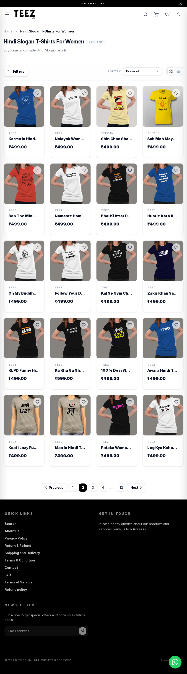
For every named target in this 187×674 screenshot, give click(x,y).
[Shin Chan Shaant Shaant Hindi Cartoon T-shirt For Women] (116, 122)
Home (8, 31)
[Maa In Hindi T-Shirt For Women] (70, 431)
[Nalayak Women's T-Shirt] (70, 122)
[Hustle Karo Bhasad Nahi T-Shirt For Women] (163, 199)
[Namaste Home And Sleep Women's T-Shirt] (70, 199)
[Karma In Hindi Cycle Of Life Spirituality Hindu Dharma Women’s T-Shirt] (24, 122)
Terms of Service (19, 582)
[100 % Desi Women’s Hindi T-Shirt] (116, 353)
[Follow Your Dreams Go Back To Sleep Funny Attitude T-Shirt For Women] (70, 276)
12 (121, 487)
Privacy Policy (16, 538)
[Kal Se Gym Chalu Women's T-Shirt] (116, 276)
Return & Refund (18, 546)
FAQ (8, 575)
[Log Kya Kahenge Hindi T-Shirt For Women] (163, 431)
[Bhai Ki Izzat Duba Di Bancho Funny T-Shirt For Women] (116, 199)
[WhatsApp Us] (175, 662)
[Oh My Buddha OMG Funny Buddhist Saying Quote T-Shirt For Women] (24, 276)
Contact (11, 567)
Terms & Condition (20, 560)
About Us (12, 531)
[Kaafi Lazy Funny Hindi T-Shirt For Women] (24, 431)
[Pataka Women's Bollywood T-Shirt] (116, 431)
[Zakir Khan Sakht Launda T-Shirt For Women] (163, 276)
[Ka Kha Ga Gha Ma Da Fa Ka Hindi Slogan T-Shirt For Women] (70, 353)
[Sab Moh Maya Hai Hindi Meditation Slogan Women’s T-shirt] (163, 122)
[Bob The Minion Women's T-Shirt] (24, 199)
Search (10, 524)
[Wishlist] (167, 14)
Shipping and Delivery (22, 553)
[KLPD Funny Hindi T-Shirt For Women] (24, 353)
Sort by (114, 71)
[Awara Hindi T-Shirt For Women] (163, 353)
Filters (18, 71)
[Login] (178, 14)
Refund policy (16, 589)
